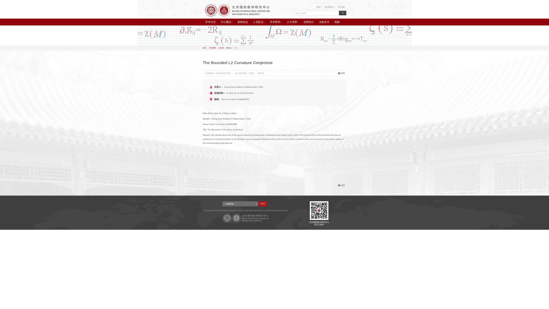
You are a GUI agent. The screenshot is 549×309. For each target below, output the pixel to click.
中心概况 (226, 22)
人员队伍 (258, 22)
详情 (235, 48)
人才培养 (292, 22)
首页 (318, 7)
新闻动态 (243, 22)
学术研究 (275, 22)
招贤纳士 (309, 22)
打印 (343, 73)
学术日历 (210, 22)
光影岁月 (324, 22)
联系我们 (329, 7)
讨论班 (221, 48)
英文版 (341, 7)
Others (228, 48)
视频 (337, 22)
